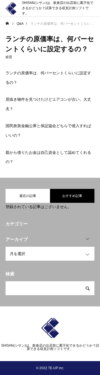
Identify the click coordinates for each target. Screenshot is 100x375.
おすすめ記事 (72, 196)
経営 (9, 57)
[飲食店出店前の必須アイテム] (11, 8)
